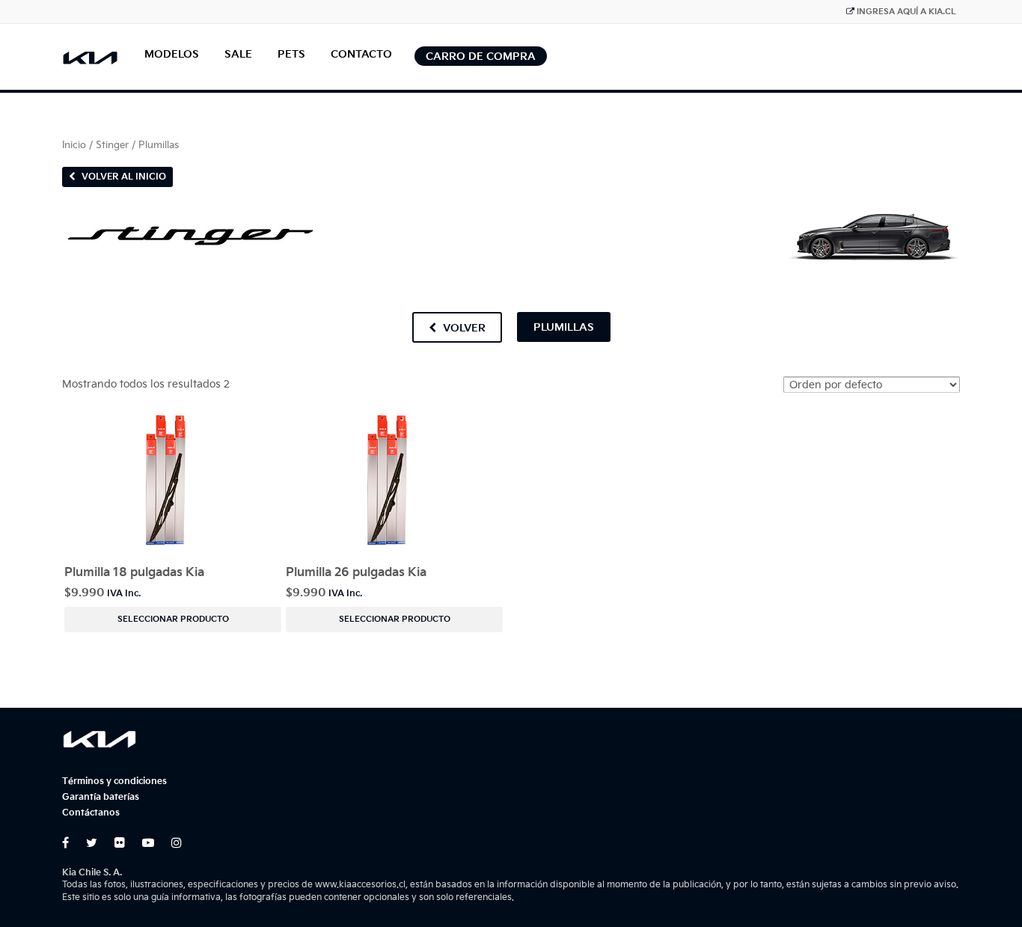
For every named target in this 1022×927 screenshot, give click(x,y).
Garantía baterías (100, 797)
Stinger (112, 145)
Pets (291, 54)
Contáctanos (91, 813)
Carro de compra (481, 56)
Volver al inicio (122, 177)
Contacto (361, 54)
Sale (238, 54)
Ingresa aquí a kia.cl (906, 11)
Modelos (171, 54)
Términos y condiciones (114, 781)
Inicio (74, 145)
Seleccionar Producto (173, 619)
